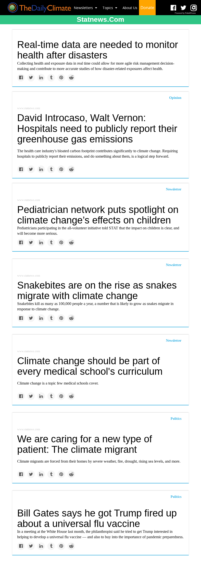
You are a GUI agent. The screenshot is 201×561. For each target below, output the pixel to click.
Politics (176, 419)
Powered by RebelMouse (185, 13)
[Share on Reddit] (71, 78)
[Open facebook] (173, 8)
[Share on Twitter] (31, 78)
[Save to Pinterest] (61, 78)
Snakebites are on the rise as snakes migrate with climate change (97, 290)
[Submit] (194, 7)
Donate (147, 7)
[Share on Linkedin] (41, 78)
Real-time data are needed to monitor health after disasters (97, 49)
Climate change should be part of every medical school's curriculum (90, 366)
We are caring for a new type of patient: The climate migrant (84, 444)
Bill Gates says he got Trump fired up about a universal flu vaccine (97, 518)
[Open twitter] (183, 8)
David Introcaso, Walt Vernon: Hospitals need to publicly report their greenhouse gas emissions (97, 128)
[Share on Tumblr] (51, 78)
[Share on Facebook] (21, 78)
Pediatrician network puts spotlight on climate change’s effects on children (97, 214)
